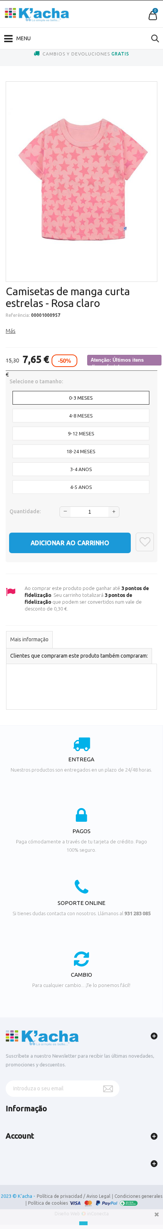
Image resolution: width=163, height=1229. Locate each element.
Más (11, 331)
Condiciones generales (138, 1196)
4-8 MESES (81, 415)
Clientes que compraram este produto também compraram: (79, 656)
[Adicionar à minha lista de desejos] (145, 542)
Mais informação (29, 639)
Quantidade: (25, 511)
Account (20, 1135)
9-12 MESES (81, 433)
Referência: (18, 315)
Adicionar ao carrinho (70, 542)
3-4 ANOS (81, 469)
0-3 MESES (81, 397)
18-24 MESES (81, 451)
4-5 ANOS (81, 487)
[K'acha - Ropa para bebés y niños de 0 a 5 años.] (37, 15)
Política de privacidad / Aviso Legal (73, 1196)
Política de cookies (48, 1203)
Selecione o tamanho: (36, 381)
